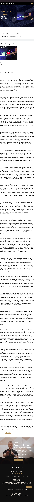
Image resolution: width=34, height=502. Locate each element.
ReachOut (16, 0)
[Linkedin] (19, 473)
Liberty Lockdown (22, 0)
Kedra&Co (20, 494)
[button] (32, 3)
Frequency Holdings (29, 0)
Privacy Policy (25, 489)
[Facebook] (15, 473)
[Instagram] (17, 473)
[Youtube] (21, 473)
